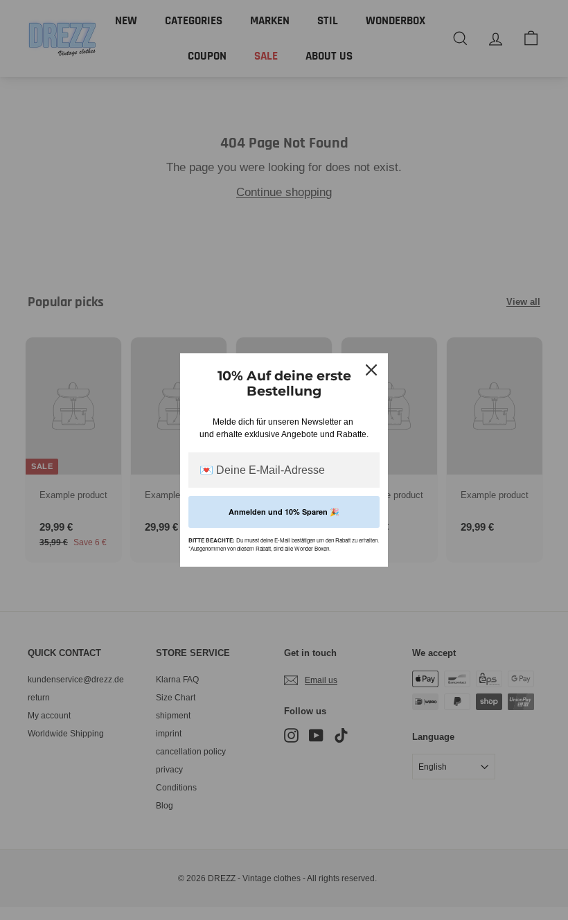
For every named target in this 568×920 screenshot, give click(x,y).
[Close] (371, 370)
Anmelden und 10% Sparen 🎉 (284, 511)
